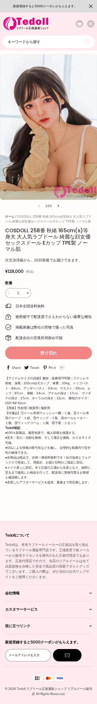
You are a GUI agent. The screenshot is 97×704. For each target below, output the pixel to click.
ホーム (9, 216)
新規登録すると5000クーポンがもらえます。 (45, 6)
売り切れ (48, 352)
